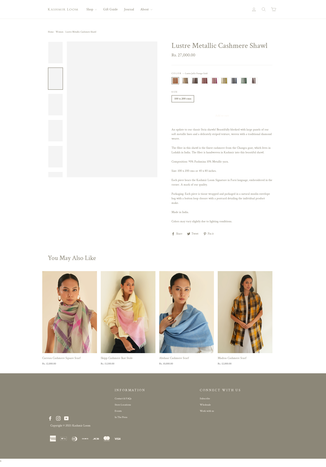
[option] (112, 109)
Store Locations (123, 404)
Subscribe (205, 398)
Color (189, 73)
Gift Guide (110, 9)
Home (51, 32)
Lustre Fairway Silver (244, 80)
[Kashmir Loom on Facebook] (50, 418)
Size (174, 92)
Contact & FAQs (123, 398)
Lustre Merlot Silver (254, 80)
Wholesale (205, 404)
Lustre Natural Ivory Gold (185, 80)
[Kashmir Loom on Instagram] (58, 418)
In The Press (121, 417)
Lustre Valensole (214, 80)
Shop (90, 9)
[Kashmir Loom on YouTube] (66, 418)
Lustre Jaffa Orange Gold (175, 80)
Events (118, 411)
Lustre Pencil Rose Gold (195, 80)
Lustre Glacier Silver (234, 80)
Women (59, 32)
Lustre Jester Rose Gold (204, 80)
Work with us (207, 411)
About (145, 9)
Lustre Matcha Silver (224, 80)
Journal (129, 9)
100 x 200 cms (182, 99)
